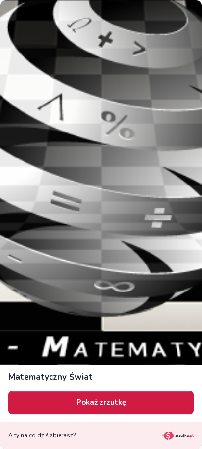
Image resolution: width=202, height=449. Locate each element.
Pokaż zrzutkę (101, 402)
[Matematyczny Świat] (101, 182)
